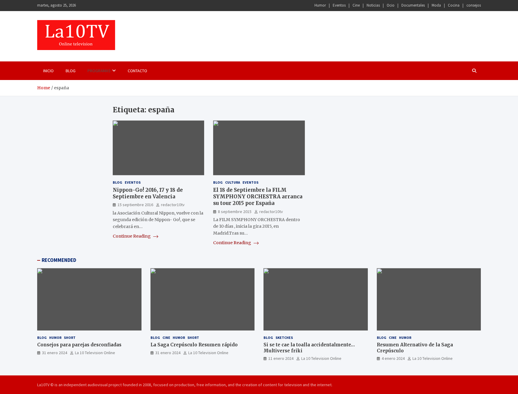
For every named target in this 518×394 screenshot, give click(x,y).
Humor (320, 5)
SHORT (70, 337)
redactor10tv (173, 204)
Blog (71, 70)
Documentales (413, 5)
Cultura (232, 182)
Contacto (137, 70)
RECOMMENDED (59, 260)
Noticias (373, 5)
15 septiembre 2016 (135, 204)
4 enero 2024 (393, 358)
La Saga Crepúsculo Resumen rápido (194, 345)
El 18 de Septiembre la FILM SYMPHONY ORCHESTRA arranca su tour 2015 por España (257, 196)
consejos (473, 5)
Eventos (339, 5)
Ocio (390, 5)
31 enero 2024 (54, 352)
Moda (436, 5)
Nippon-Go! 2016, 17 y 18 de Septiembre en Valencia (148, 193)
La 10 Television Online (95, 352)
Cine (356, 5)
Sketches (284, 337)
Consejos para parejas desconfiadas (79, 345)
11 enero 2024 (280, 358)
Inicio (48, 70)
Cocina (454, 5)
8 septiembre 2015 (235, 211)
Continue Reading (132, 236)
